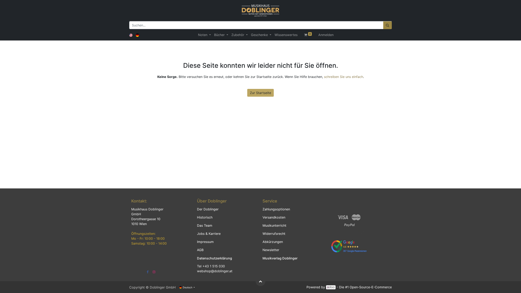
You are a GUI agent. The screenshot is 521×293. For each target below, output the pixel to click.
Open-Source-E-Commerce (371, 287)
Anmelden (326, 35)
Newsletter (271, 250)
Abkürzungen (273, 242)
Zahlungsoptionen (276, 209)
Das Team (204, 225)
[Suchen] (387, 25)
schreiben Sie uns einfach (343, 77)
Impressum (205, 242)
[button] (260, 281)
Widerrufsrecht (274, 234)
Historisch (204, 217)
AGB (200, 250)
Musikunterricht (274, 225)
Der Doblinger (208, 209)
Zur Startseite (260, 93)
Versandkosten (274, 217)
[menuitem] (286, 35)
